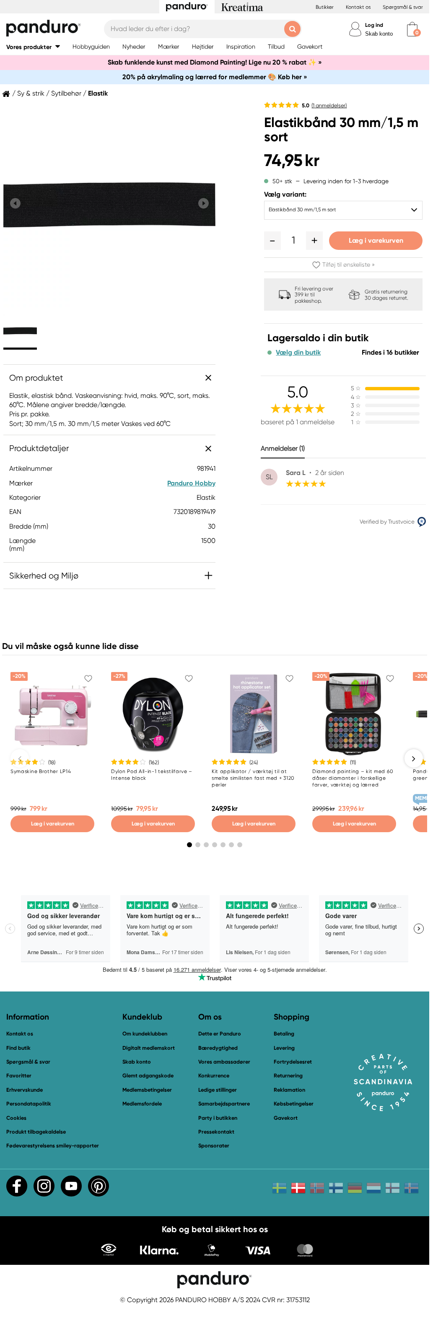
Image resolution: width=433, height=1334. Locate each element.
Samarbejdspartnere (224, 1103)
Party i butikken (217, 1118)
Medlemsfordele (142, 1103)
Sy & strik (30, 93)
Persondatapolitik (28, 1103)
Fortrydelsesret (293, 1062)
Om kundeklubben (144, 1033)
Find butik (18, 1048)
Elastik (98, 93)
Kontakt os (358, 7)
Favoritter (18, 1075)
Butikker (325, 7)
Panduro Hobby (191, 483)
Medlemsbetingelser (147, 1090)
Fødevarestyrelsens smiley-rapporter (52, 1145)
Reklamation (289, 1090)
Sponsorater (213, 1145)
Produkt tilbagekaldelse (36, 1132)
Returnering (288, 1075)
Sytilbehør (66, 93)
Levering (284, 1048)
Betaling (284, 1033)
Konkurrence (213, 1075)
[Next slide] (203, 203)
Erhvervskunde (24, 1090)
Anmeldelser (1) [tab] (283, 448)
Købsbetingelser (294, 1103)
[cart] (412, 29)
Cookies (16, 1118)
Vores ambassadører (224, 1062)
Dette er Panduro (219, 1033)
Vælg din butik (298, 352)
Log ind (374, 25)
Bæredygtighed (218, 1048)
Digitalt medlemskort (148, 1048)
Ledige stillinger (217, 1090)
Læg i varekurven (376, 240)
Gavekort (286, 1118)
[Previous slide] (15, 203)
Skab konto (379, 34)
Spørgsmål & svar (403, 7)
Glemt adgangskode (148, 1075)
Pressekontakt (216, 1132)
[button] (33, 47)
